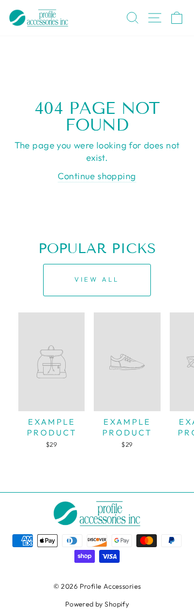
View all (97, 279)
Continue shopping (97, 175)
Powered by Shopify (97, 604)
